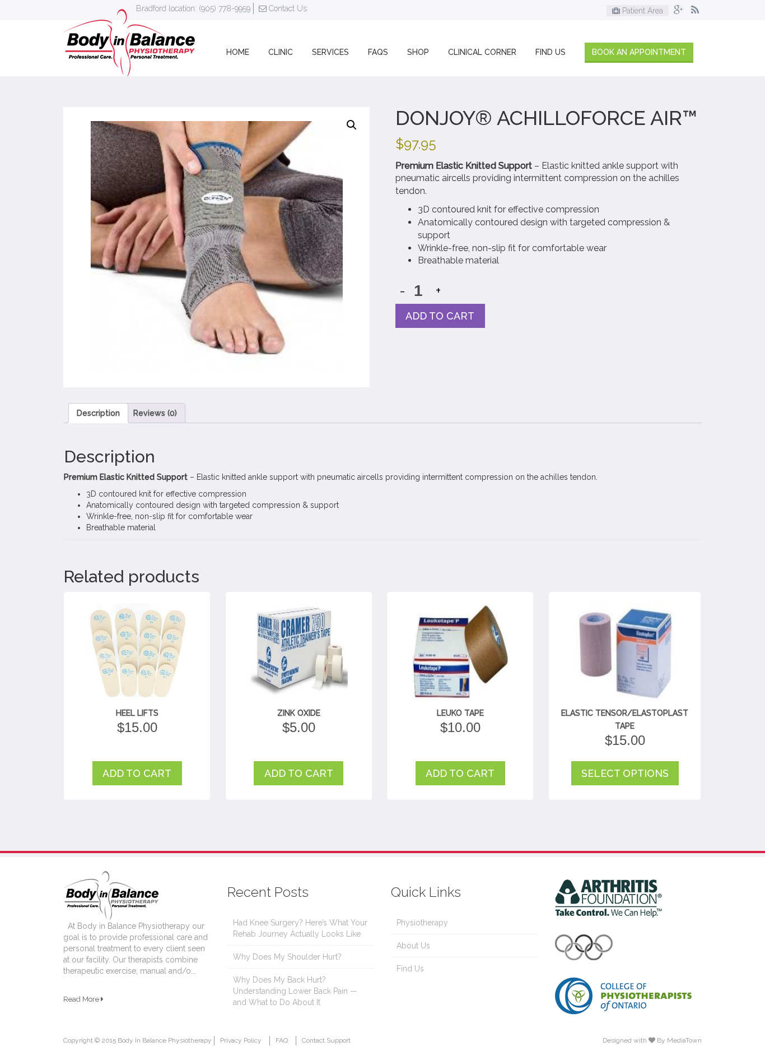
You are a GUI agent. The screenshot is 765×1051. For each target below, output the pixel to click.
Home (237, 52)
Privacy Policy (241, 1040)
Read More (82, 999)
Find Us (550, 52)
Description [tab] (98, 413)
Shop (418, 52)
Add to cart (439, 316)
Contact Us (287, 8)
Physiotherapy (422, 922)
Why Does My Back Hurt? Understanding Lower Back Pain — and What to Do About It (295, 991)
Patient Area (641, 10)
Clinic (280, 52)
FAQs (378, 52)
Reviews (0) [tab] (155, 413)
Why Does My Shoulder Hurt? (287, 956)
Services (330, 52)
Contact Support (326, 1040)
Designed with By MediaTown (652, 1040)
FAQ (282, 1040)
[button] (352, 125)
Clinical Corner (482, 52)
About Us (413, 945)
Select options (625, 773)
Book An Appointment (639, 52)
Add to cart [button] (136, 773)
